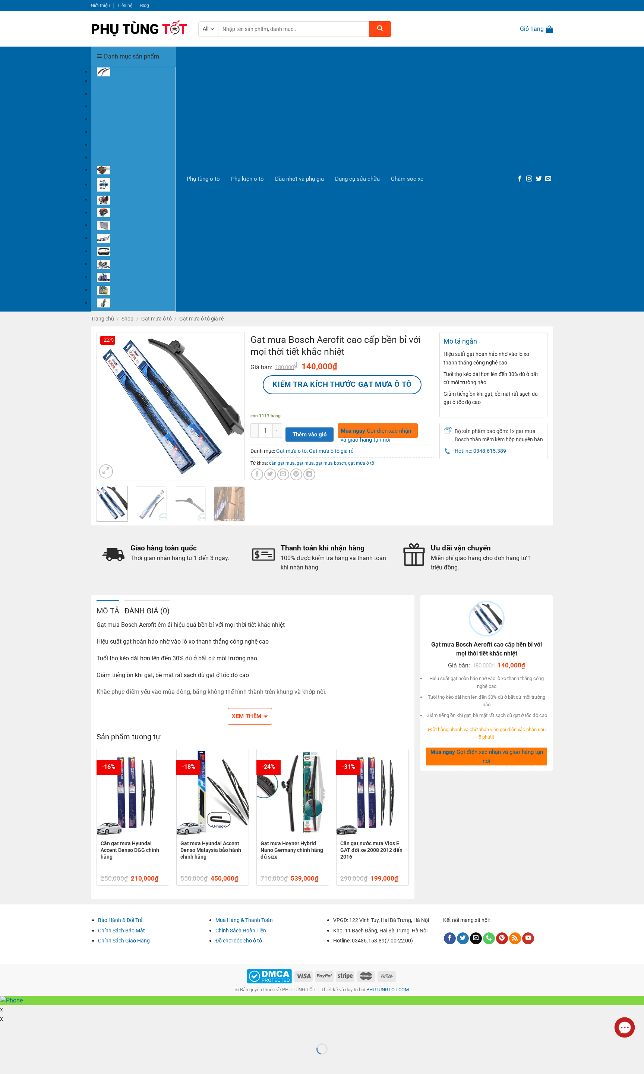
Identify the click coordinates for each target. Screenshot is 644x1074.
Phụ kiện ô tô (247, 179)
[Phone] (489, 938)
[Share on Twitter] (270, 474)
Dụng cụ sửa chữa (357, 179)
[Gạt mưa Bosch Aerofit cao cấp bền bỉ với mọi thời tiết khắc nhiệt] (171, 405)
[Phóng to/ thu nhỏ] (28, 1031)
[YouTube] (528, 938)
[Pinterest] (502, 938)
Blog (144, 5)
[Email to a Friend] (283, 474)
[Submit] (380, 29)
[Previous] (109, 406)
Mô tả (108, 610)
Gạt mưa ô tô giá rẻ (119, 106)
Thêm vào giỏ (309, 434)
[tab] (108, 610)
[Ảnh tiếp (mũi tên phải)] (28, 1062)
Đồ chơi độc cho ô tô (238, 941)
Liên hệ (125, 5)
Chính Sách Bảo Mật (121, 931)
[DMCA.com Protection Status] (269, 976)
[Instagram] (529, 179)
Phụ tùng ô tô (203, 179)
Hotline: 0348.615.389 (480, 451)
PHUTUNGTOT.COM (387, 989)
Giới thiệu (100, 5)
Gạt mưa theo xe (116, 94)
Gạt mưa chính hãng (121, 81)
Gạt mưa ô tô (156, 319)
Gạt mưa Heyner (116, 145)
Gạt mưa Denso (115, 119)
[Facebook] (520, 179)
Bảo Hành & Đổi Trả (120, 920)
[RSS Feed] (515, 938)
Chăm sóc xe (407, 179)
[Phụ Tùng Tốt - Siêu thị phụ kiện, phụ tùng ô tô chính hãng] (139, 29)
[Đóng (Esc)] (7, 1031)
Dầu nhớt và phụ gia (299, 179)
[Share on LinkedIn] (309, 474)
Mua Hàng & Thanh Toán (244, 920)
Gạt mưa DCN (113, 132)
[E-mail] (548, 179)
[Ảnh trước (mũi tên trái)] (7, 1062)
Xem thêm (247, 716)
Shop (127, 319)
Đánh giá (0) (147, 610)
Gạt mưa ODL (113, 157)
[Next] (232, 406)
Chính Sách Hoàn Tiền (240, 931)
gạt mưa (305, 463)
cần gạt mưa (282, 463)
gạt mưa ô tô (361, 463)
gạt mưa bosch (331, 463)
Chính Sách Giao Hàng (124, 941)
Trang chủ (102, 319)
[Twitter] (539, 179)
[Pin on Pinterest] (296, 474)
